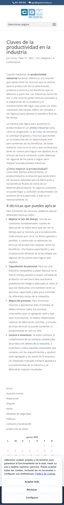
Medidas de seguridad (18, 413)
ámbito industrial (39, 127)
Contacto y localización (18, 423)
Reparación (12, 398)
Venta (9, 408)
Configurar (32, 497)
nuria (14, 58)
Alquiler (10, 403)
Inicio (9, 388)
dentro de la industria (37, 343)
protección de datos (17, 429)
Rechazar (32, 489)
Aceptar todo (32, 481)
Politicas (10, 418)
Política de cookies (45, 473)
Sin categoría (43, 58)
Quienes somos (14, 393)
